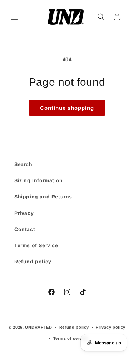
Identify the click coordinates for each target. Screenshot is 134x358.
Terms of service (70, 338)
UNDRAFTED (38, 327)
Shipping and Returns (43, 196)
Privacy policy (110, 327)
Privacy (24, 213)
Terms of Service (36, 245)
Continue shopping (67, 108)
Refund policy (32, 261)
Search (23, 164)
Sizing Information (38, 180)
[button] (14, 17)
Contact (24, 229)
